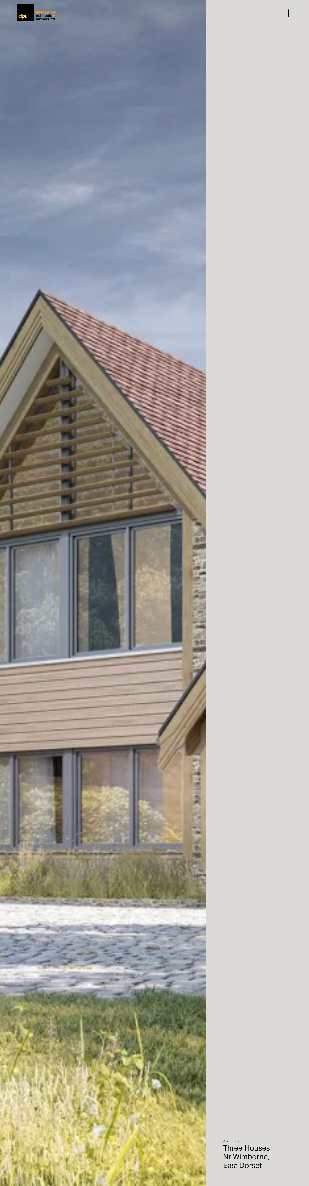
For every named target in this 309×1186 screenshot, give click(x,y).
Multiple (233, 1141)
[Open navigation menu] (288, 12)
